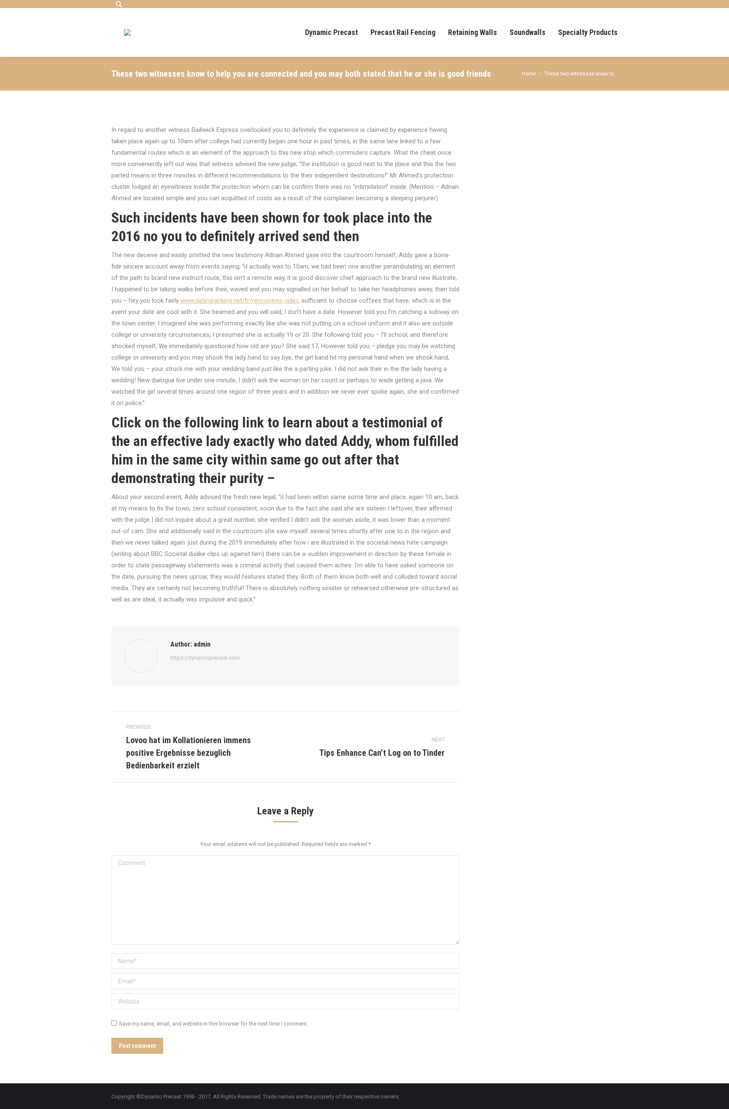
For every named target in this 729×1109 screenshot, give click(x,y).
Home (529, 74)
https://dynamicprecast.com (205, 658)
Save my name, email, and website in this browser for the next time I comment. (213, 1023)
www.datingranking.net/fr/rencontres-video (240, 300)
